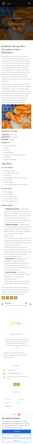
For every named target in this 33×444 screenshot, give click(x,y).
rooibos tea (10, 67)
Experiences (8, 406)
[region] (16, 430)
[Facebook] (14, 384)
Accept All (16, 431)
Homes (7, 402)
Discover (7, 399)
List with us (20, 399)
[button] (3, 297)
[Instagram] (18, 384)
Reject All (16, 440)
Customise (16, 436)
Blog (18, 402)
